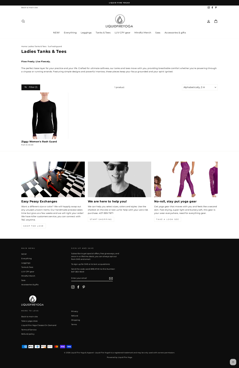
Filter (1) (32, 87)
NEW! (56, 32)
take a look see (167, 219)
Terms (74, 324)
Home (24, 46)
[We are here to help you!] (119, 179)
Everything (70, 32)
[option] (119, 2)
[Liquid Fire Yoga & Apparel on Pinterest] (83, 287)
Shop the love (33, 226)
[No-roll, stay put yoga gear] (186, 179)
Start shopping (101, 219)
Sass (157, 32)
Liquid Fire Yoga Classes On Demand (38, 325)
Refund (74, 316)
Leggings (86, 32)
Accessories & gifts (175, 32)
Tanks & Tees (103, 32)
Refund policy (27, 334)
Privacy (74, 311)
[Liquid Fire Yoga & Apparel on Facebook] (78, 287)
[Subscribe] (111, 278)
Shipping (75, 320)
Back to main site (29, 7)
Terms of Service (29, 330)
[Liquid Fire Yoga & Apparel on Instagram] (73, 287)
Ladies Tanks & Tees (37, 46)
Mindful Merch (142, 32)
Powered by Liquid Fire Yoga (119, 357)
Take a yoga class (29, 321)
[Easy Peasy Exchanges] (53, 179)
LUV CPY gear (122, 32)
